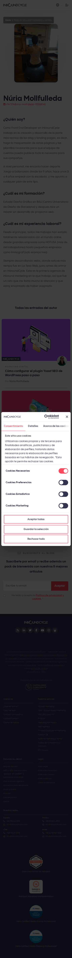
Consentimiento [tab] (13, 426)
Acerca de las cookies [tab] (56, 426)
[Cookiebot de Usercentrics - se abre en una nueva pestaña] (44, 417)
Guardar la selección (36, 529)
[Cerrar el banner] (67, 417)
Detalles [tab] (33, 426)
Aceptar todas (36, 519)
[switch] (63, 482)
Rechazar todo (36, 539)
